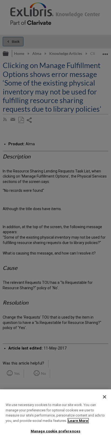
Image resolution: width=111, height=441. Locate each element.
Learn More (78, 421)
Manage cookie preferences (55, 431)
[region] (55, 415)
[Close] (104, 397)
